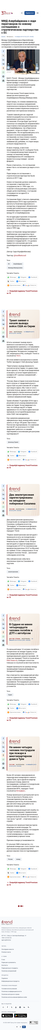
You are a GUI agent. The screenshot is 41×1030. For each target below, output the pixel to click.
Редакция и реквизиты (9, 962)
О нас (3, 959)
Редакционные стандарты (10, 968)
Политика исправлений (9, 971)
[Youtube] (16, 1007)
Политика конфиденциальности (12, 991)
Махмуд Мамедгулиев (15, 268)
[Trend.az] (7, 13)
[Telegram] (20, 1007)
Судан (10, 695)
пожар (18, 859)
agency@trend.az (6, 940)
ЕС (9, 264)
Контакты (5, 965)
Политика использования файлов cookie (14, 997)
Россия (10, 859)
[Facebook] (7, 1007)
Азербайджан (17, 264)
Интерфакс (20, 791)
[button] (3, 51)
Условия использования (9, 988)
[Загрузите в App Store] (7, 1015)
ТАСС (18, 356)
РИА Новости (12, 660)
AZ (20, 1027)
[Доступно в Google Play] (20, 1015)
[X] (11, 1007)
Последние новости (8, 949)
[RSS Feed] (28, 1007)
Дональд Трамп (13, 442)
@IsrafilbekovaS (20, 255)
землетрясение (13, 572)
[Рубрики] (38, 13)
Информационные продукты (10, 981)
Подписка (5, 978)
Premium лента (6, 952)
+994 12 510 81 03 (6, 938)
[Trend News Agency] (7, 922)
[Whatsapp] (3, 1007)
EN (17, 1027)
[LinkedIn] (24, 1007)
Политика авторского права (10, 994)
